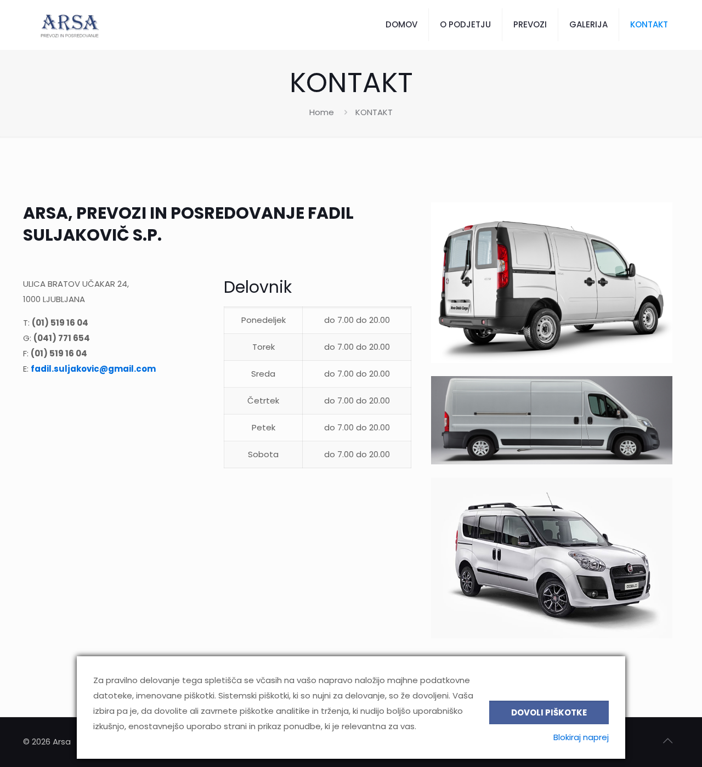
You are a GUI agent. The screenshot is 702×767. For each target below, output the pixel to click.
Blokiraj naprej (581, 737)
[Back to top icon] (667, 740)
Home (321, 112)
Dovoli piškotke (549, 712)
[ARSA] (68, 24)
